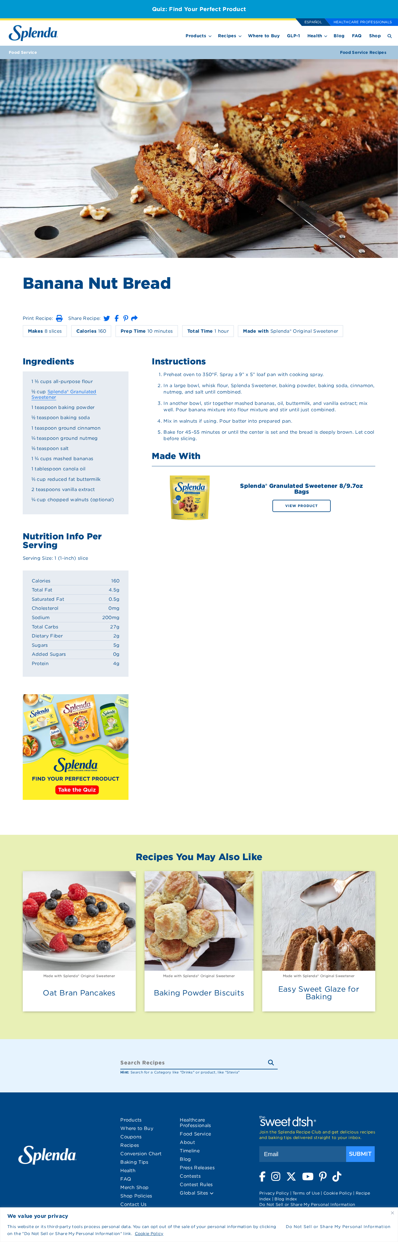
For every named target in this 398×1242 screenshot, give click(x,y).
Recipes (227, 35)
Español (313, 22)
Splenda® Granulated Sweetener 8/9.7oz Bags (301, 489)
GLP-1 (293, 35)
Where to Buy (264, 35)
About (187, 1142)
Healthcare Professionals (363, 22)
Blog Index (285, 1199)
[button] (59, 318)
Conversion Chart (140, 1153)
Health (314, 35)
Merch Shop (134, 1187)
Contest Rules (196, 1184)
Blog (339, 35)
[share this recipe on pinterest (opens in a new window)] (126, 318)
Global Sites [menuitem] (194, 1193)
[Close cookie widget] (392, 1212)
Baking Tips (134, 1162)
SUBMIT (360, 1154)
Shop (375, 35)
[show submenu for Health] (325, 35)
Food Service (23, 52)
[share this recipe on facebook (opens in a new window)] (116, 318)
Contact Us (133, 1204)
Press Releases (197, 1167)
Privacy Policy (274, 1193)
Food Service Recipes (363, 52)
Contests (190, 1176)
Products (196, 35)
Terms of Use (306, 1193)
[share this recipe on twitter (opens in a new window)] (106, 318)
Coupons (131, 1137)
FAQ (357, 35)
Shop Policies (136, 1196)
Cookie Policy (149, 1233)
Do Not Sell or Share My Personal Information (338, 1226)
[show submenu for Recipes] (240, 35)
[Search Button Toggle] (389, 36)
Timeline (190, 1151)
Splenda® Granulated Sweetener (63, 394)
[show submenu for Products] (210, 35)
